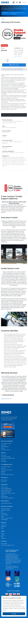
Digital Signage (4, 496)
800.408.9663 (4, 543)
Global (2, 531)
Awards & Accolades (5, 510)
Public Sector (4, 525)
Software (3, 494)
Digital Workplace (5, 446)
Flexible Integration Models (7, 474)
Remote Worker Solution (6, 490)
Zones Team (3, 481)
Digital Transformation (6, 491)
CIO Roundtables (4, 514)
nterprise (3, 473)
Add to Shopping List (18, 56)
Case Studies (4, 513)
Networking (3, 445)
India (2, 536)
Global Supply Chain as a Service (8, 493)
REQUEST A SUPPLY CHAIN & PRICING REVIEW (14, 13)
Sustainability (4, 461)
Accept (14, 613)
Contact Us (4, 541)
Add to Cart (14, 65)
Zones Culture (4, 480)
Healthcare (3, 526)
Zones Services (4, 486)
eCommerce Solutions (6, 466)
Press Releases (4, 519)
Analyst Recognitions (5, 508)
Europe (2, 535)
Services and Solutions (7, 441)
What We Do (4, 484)
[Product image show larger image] (14, 188)
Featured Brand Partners (6, 503)
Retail (2, 528)
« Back (3, 19)
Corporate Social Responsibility (8, 458)
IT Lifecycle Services (5, 449)
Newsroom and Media (6, 506)
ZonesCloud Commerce (6, 470)
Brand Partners (5, 501)
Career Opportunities (5, 456)
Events (2, 516)
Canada (2, 533)
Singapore (3, 538)
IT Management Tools (6, 464)
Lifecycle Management (6, 488)
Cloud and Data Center (6, 443)
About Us (3, 452)
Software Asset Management (7, 497)
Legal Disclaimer (6, 398)
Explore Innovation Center (7, 518)
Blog (2, 511)
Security (3, 448)
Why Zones (3, 455)
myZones (3, 468)
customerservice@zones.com (7, 545)
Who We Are (4, 477)
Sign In (24, 2)
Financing (3, 459)
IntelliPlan (3, 471)
